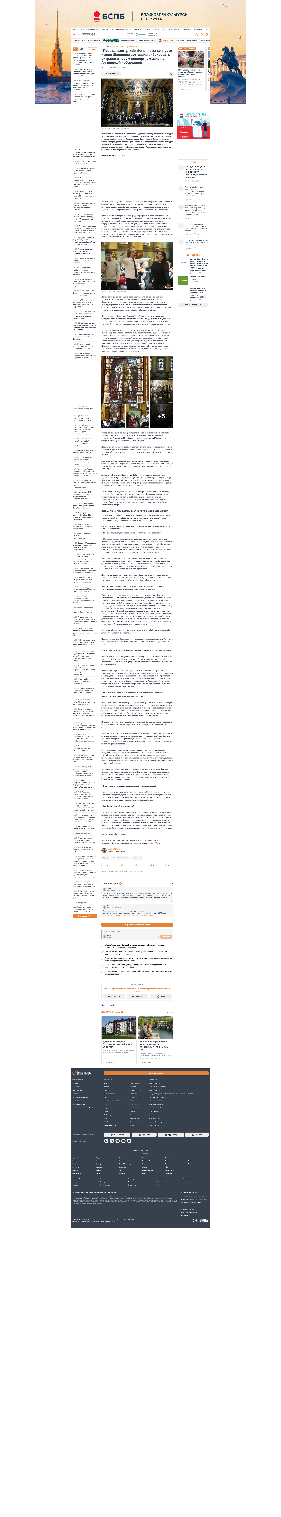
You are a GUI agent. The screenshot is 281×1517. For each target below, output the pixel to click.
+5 (164, 919)
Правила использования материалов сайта (193, 1199)
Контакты (76, 1087)
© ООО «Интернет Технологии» (127, 1220)
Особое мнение (136, 1090)
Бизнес (107, 1090)
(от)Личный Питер (93, 29)
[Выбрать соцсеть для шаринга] (171, 73)
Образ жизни (135, 1083)
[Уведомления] (201, 34)
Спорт (132, 1101)
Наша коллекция (155, 1101)
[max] (106, 1141)
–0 (171, 902)
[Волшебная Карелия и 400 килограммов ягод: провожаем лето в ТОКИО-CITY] (155, 1027)
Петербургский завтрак (193, 29)
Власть (106, 1104)
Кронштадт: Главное (157, 1115)
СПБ (81, 49)
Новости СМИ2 (108, 1005)
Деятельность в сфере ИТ (188, 1209)
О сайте (75, 1083)
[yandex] (129, 1141)
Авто (106, 1083)
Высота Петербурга (156, 1122)
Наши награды (184, 1216)
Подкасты (134, 1094)
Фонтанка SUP (78, 29)
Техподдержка (78, 1090)
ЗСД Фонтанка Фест (173, 29)
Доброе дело (109, 1115)
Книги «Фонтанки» (156, 1104)
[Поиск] (196, 34)
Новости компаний (112, 1012)
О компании (77, 1101)
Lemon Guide (159, 29)
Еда (105, 1118)
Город (106, 1111)
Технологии (134, 1108)
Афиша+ (107, 1087)
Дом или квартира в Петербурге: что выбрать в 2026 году (117, 1044)
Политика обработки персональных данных (193, 1196)
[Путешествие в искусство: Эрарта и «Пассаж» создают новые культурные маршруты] (191, 59)
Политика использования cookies (190, 1202)
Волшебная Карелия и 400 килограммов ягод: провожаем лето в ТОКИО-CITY (154, 1045)
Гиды (106, 1108)
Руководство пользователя (188, 1212)
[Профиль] (207, 34)
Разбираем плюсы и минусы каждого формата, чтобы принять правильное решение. (119, 1051)
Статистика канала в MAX (82, 1108)
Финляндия (134, 1118)
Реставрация (136, 858)
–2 (171, 919)
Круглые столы (155, 1118)
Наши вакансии (78, 1104)
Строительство (135, 1104)
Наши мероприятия (80, 1097)
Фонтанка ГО (107, 29)
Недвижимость (110, 1125)
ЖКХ (106, 1122)
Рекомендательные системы (188, 1206)
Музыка (105, 858)
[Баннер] (111, 40)
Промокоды (193, 255)
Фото (132, 1125)
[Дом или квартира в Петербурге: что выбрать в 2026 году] (119, 1027)
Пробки (141, 35)
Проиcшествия (135, 1097)
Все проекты (154, 1125)
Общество (134, 1087)
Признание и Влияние (143, 29)
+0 (164, 902)
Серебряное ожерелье (123, 29)
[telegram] (112, 1141)
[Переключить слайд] (208, 59)
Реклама (75, 1094)
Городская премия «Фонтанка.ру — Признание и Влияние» (171, 1094)
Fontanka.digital (155, 1108)
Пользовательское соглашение (189, 1193)
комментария (113, 74)
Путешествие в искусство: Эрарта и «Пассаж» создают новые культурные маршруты (191, 73)
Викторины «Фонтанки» (113, 1101)
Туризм (132, 1111)
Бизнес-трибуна (110, 1094)
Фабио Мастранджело (120, 858)
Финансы (133, 1115)
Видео (106, 1097)
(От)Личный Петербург (157, 1097)
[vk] (117, 1141)
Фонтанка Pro (154, 1083)
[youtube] (123, 1141)
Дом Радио (153, 1111)
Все (75, 49)
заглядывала (132, 201)
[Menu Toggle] (74, 34)
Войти (109, 937)
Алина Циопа (114, 849)
